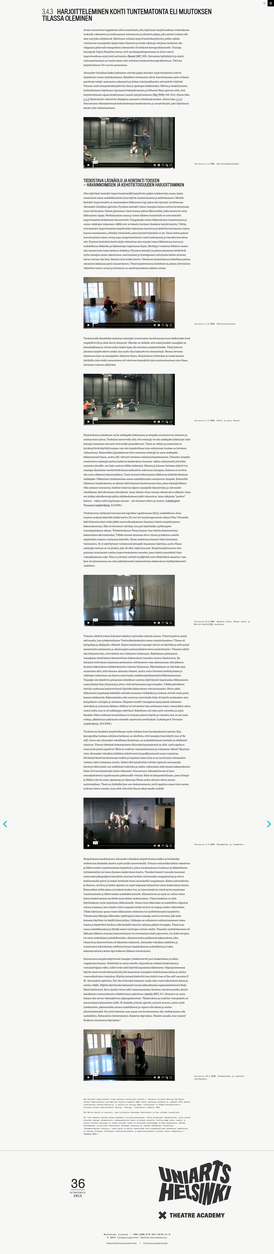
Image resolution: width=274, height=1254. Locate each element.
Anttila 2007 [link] (152, 993)
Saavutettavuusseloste (122, 1243)
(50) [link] (211, 624)
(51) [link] (120, 971)
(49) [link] (130, 193)
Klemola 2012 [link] (90, 1134)
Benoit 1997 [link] (134, 56)
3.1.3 (178, 99)
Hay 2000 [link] (158, 94)
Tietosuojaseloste (155, 1243)
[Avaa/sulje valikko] (271, 3)
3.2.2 (86, 99)
